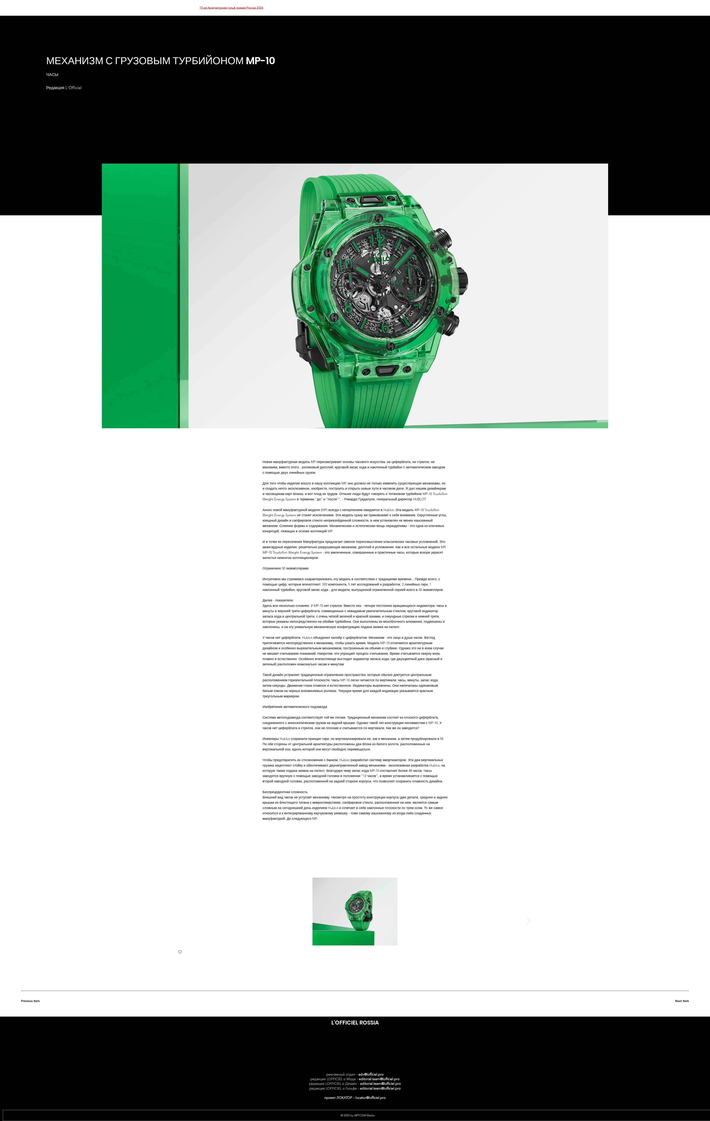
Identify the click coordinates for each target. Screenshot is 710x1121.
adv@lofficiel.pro (371, 1074)
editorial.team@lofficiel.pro (379, 1079)
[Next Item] (528, 920)
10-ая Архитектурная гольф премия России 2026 (231, 7)
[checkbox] (180, 952)
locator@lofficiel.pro (370, 1098)
